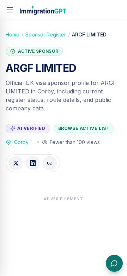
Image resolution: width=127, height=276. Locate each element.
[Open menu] (10, 10)
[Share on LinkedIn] (33, 163)
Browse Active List (84, 128)
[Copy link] (50, 163)
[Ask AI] (114, 263)
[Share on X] (16, 163)
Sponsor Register (45, 34)
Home (12, 34)
